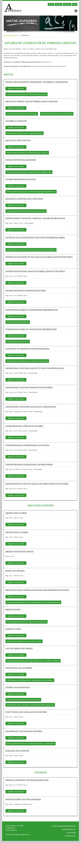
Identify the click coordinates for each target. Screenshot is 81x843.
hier (50, 62)
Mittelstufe (25, 35)
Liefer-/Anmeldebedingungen (64, 826)
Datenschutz (70, 836)
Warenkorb (67, 4)
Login (74, 4)
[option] (40, 23)
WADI (64, 66)
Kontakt (51, 4)
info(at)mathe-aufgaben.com (19, 834)
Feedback (58, 4)
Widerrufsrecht (69, 829)
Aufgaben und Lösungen (16, 88)
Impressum (71, 833)
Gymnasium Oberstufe (10, 35)
